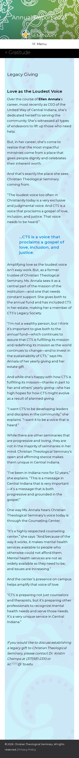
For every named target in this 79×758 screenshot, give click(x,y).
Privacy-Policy (27, 749)
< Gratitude (17, 52)
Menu (42, 44)
